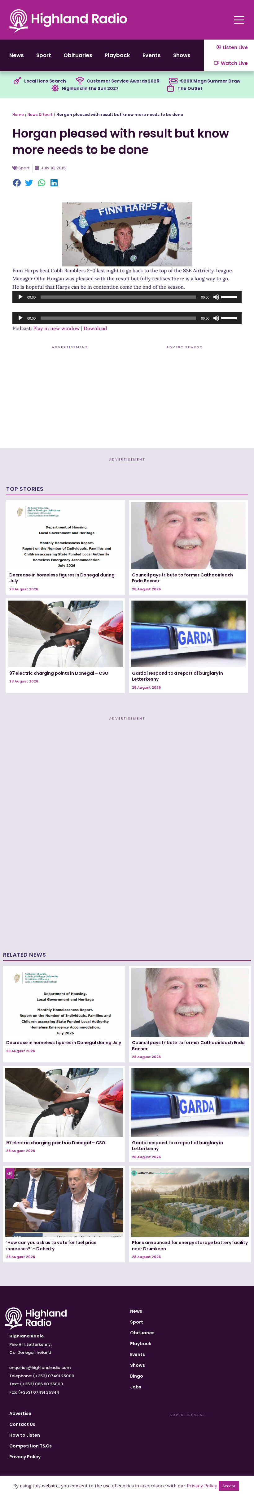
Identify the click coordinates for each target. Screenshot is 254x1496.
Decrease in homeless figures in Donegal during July (62, 578)
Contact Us (22, 1424)
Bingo (136, 1376)
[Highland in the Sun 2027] (55, 88)
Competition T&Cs (30, 1446)
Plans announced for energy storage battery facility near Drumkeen (190, 1245)
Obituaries (78, 55)
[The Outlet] (170, 88)
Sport (43, 55)
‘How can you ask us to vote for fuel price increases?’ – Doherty (51, 1245)
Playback (117, 55)
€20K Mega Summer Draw (210, 81)
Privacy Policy (25, 1457)
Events (151, 55)
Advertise (20, 1413)
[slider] (230, 296)
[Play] (20, 297)
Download (95, 328)
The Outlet (190, 88)
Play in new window (56, 328)
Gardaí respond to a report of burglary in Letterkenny (177, 676)
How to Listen (24, 1435)
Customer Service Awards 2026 (123, 81)
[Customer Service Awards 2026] (80, 81)
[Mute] (216, 297)
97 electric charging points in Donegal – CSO (58, 673)
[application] (127, 297)
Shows (181, 55)
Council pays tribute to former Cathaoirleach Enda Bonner (182, 578)
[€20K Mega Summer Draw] (173, 81)
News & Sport (40, 114)
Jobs (135, 1387)
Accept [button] (228, 1486)
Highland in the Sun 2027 (90, 88)
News (16, 55)
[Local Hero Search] (17, 81)
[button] (17, 184)
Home (18, 114)
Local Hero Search (45, 81)
